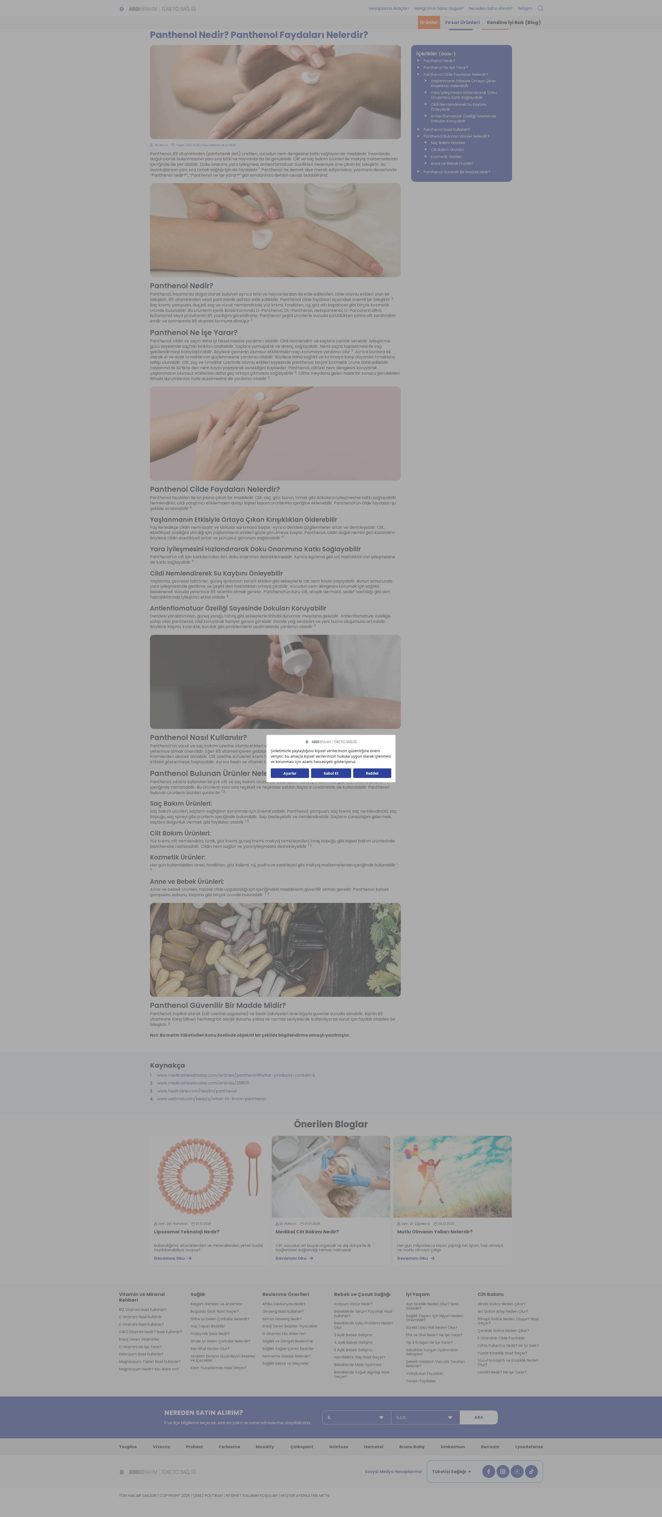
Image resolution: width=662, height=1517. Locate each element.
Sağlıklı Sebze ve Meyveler (285, 1363)
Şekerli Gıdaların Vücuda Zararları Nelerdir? (435, 1364)
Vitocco (161, 1447)
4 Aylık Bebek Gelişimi (353, 1342)
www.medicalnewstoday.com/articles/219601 (203, 1083)
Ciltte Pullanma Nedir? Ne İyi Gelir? (508, 1346)
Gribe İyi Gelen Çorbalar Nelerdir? (220, 1319)
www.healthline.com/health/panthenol (197, 1091)
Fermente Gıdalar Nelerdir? (286, 1356)
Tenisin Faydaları (421, 1381)
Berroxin (490, 1447)
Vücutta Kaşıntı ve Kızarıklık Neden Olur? (508, 1362)
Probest (194, 1447)
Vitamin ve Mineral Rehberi (142, 1297)
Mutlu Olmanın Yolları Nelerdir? (435, 1232)
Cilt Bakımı (491, 1294)
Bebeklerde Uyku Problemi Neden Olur (363, 1325)
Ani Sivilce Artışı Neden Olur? (503, 1311)
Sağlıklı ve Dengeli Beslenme (287, 1341)
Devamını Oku (169, 1258)
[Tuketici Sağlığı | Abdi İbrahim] (158, 8)
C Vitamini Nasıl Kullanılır (140, 1317)
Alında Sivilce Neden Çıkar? (501, 1304)
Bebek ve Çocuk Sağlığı (362, 1294)
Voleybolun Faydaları (424, 1373)
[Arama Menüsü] (540, 8)
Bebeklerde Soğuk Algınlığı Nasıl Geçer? (361, 1374)
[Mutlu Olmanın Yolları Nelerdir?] (452, 1177)
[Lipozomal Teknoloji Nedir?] (209, 1177)
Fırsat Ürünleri (462, 22)
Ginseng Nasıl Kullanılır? (283, 1311)
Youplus (128, 1447)
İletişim (525, 8)
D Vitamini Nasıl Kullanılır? (141, 1324)
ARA (478, 1417)
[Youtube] (517, 1471)
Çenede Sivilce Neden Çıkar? (503, 1331)
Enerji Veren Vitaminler (139, 1339)
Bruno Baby (412, 1447)
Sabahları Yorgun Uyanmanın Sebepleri (432, 1352)
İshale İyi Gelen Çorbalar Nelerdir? (220, 1341)
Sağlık (198, 1294)
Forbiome (229, 1447)
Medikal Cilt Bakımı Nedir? (307, 1232)
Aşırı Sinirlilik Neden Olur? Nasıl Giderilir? (432, 1306)
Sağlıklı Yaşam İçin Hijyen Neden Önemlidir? (434, 1318)
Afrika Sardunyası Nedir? (283, 1304)
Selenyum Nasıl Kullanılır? (141, 1354)
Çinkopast (301, 1447)
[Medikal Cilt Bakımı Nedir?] (331, 1177)
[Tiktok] (531, 1471)
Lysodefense (529, 1447)
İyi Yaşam (418, 1294)
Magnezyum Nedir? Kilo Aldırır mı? (149, 1369)
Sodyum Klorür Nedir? (353, 1304)
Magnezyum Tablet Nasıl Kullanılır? (149, 1362)
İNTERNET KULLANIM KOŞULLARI (251, 1495)
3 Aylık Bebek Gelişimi (353, 1335)
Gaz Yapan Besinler (208, 1326)
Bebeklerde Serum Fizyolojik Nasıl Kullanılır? (363, 1313)
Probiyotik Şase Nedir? (210, 1334)
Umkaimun (453, 1447)
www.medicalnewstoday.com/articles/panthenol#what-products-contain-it (236, 1075)
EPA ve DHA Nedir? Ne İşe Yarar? (434, 1335)
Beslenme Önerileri (285, 1294)
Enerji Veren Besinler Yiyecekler (290, 1326)
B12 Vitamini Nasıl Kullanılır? (142, 1310)
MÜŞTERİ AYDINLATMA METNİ (305, 1495)
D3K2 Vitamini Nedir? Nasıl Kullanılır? (150, 1332)
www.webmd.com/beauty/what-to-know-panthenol (211, 1099)
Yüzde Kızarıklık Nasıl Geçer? (502, 1353)
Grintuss (338, 1447)
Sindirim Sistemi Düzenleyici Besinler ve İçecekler (223, 1358)
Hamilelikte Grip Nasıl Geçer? (359, 1357)
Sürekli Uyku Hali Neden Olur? (431, 1327)
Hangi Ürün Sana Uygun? (438, 8)
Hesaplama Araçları (389, 8)
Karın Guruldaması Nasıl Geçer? (219, 1368)
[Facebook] (488, 1471)
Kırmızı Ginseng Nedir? (282, 1319)
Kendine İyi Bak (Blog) (514, 22)
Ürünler (429, 22)
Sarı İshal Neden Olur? (210, 1349)
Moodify (265, 1447)
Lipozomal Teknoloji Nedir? (187, 1232)
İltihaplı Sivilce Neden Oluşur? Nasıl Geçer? (508, 1321)
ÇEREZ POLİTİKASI (208, 1495)
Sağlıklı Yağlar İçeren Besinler (288, 1349)
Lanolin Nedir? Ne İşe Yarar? (502, 1372)
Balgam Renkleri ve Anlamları (216, 1304)
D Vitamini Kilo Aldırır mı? (284, 1334)
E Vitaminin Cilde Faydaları (501, 1338)
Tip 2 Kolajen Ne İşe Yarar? (429, 1342)
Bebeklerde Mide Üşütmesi (357, 1365)
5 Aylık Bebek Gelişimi (353, 1350)
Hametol (373, 1447)
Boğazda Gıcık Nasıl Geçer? (215, 1311)
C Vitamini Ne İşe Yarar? (140, 1347)
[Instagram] (502, 1471)
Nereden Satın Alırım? (491, 8)
